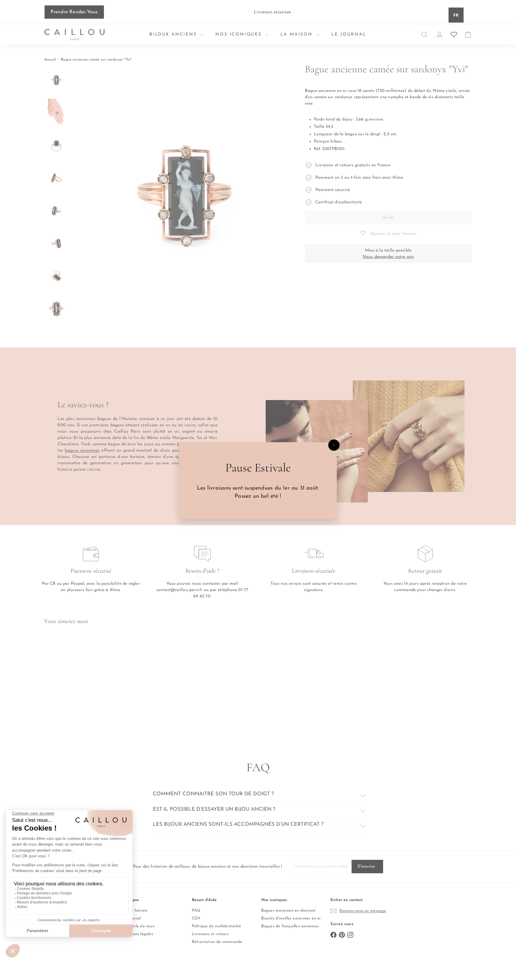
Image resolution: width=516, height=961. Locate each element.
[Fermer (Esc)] (334, 445)
